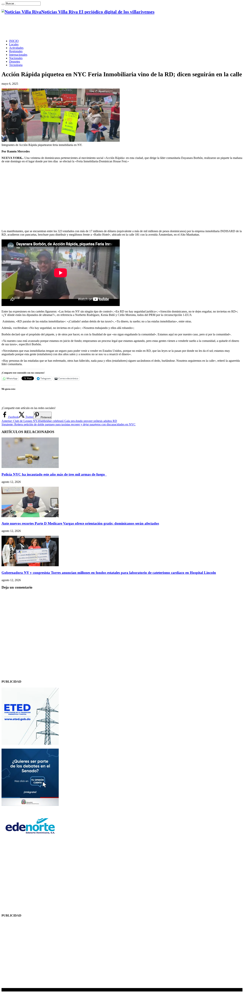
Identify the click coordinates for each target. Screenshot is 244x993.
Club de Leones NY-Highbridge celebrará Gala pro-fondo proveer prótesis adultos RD (59, 421)
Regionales (15, 51)
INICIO (14, 41)
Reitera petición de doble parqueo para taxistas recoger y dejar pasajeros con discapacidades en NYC (69, 424)
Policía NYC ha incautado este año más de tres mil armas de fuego (54, 474)
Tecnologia (15, 65)
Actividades (16, 47)
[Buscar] (3, 4)
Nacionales (15, 58)
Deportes (14, 61)
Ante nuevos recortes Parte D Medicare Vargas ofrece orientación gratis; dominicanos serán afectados (80, 523)
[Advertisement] (71, 26)
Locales (13, 44)
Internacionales (18, 54)
